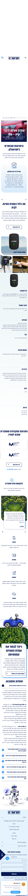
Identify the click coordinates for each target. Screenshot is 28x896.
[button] (2, 199)
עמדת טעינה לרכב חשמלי (21, 118)
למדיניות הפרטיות (6, 892)
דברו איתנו (14, 469)
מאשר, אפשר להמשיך (15, 892)
